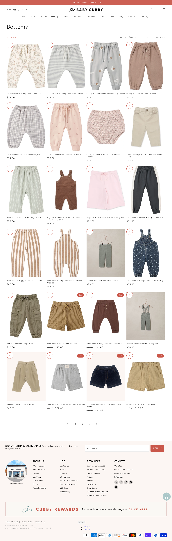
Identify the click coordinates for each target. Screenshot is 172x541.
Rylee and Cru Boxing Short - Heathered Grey (66, 404)
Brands (36, 484)
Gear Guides (92, 488)
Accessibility (65, 491)
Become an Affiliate (122, 473)
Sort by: (122, 37)
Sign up (157, 448)
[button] (152, 10)
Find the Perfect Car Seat (97, 491)
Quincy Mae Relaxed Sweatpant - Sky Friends (106, 94)
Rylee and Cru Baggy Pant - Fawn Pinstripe (25, 281)
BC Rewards (65, 477)
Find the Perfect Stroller (97, 495)
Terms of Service (11, 522)
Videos (90, 480)
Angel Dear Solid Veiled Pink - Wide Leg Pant (106, 217)
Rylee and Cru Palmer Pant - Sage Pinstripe (25, 217)
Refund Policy (40, 522)
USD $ (81, 522)
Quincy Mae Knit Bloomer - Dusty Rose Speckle (103, 155)
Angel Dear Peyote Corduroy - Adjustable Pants (144, 155)
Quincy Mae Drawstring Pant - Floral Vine (24, 94)
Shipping (63, 473)
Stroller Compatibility (96, 469)
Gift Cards (64, 488)
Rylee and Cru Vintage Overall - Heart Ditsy (145, 281)
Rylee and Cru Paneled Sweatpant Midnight (144, 217)
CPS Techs (91, 484)
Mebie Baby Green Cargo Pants (20, 344)
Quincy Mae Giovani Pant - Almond (141, 94)
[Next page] (104, 424)
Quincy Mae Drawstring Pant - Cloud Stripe (65, 94)
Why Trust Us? (39, 466)
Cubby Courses (93, 473)
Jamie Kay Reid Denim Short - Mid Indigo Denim (104, 405)
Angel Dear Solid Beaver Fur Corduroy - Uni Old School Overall (65, 218)
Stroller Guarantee (67, 484)
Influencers (118, 477)
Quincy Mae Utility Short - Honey (140, 404)
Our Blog (118, 466)
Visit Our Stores (39, 469)
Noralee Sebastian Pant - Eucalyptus (102, 281)
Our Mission (38, 480)
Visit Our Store (16, 483)
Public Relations (39, 488)
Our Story (37, 477)
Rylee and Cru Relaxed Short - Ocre (62, 344)
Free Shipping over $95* (18, 9)
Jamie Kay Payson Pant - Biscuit (20, 404)
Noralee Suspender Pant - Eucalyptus (142, 344)
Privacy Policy (26, 522)
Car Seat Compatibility (96, 466)
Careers (36, 473)
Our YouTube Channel (123, 469)
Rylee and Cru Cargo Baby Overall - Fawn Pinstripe (64, 282)
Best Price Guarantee (68, 480)
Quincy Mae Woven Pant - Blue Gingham (24, 154)
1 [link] (68, 424)
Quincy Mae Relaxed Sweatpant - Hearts (64, 154)
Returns (63, 469)
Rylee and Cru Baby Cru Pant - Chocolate (104, 344)
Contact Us (64, 466)
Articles (90, 477)
